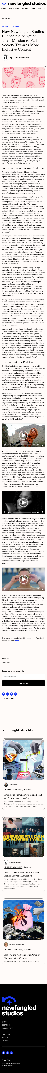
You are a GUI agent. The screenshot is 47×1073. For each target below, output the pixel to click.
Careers (6, 1034)
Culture (6, 1025)
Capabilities (7, 1028)
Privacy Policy (6, 1060)
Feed (4, 1031)
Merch (5, 1037)
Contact (6, 1040)
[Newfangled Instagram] (7, 1052)
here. (17, 640)
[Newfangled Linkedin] (3, 1052)
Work (4, 1022)
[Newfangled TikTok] (11, 1052)
